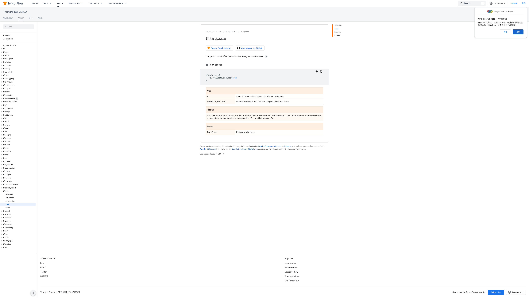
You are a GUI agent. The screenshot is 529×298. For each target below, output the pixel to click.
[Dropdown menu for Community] (102, 3)
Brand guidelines (292, 276)
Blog (42, 263)
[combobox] (472, 3)
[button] (18, 48)
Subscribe (496, 292)
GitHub (514, 3)
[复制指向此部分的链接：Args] (214, 91)
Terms (43, 292)
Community (94, 3)
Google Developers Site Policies (244, 149)
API (58, 3)
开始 (518, 32)
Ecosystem (74, 3)
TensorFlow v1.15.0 (15, 12)
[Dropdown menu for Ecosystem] (82, 3)
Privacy (52, 292)
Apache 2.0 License (208, 149)
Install (35, 3)
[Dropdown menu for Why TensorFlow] (126, 3)
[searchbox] (18, 26)
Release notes (291, 267)
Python (20, 18)
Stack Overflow (291, 272)
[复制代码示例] (321, 71)
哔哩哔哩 (44, 276)
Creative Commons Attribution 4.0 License (274, 146)
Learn (45, 3)
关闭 (505, 32)
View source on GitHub (251, 48)
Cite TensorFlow (292, 281)
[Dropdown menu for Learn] (51, 3)
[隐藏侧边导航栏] (33, 293)
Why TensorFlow (115, 3)
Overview (8, 18)
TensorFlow (210, 32)
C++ (31, 18)
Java (40, 18)
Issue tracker (290, 263)
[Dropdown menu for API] (63, 3)
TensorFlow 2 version (221, 48)
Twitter (43, 272)
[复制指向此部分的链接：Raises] (215, 126)
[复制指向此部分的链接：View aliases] (225, 64)
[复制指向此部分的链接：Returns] (216, 110)
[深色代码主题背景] (317, 71)
